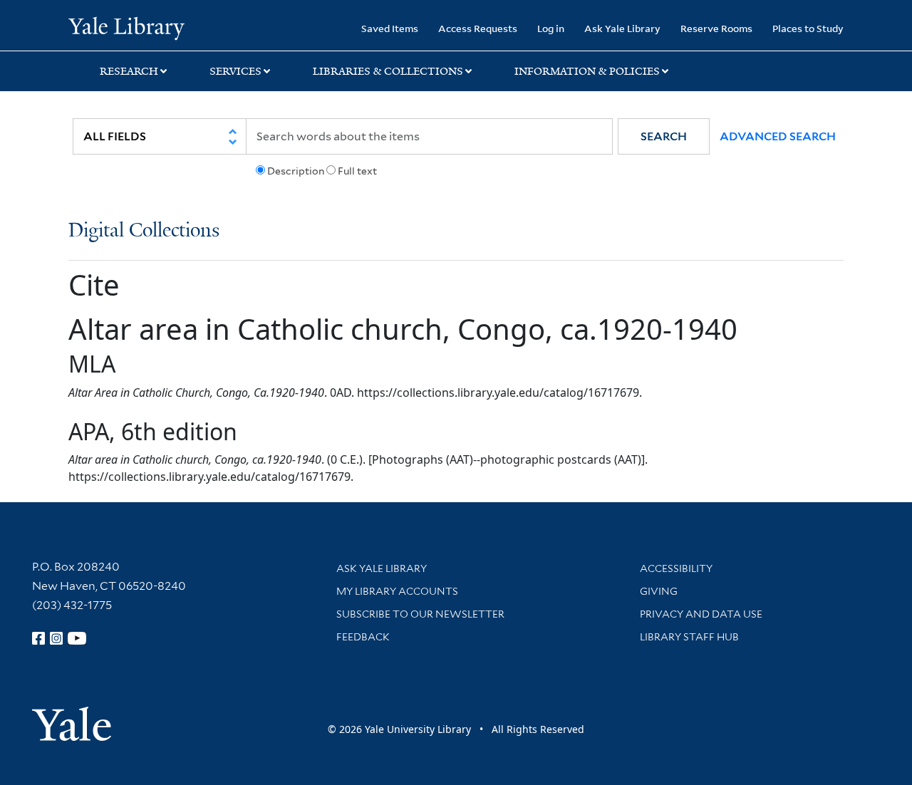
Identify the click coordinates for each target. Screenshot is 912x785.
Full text (357, 171)
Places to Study (808, 28)
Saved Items (389, 28)
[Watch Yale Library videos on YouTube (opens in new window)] (77, 638)
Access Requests (477, 28)
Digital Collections (143, 231)
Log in (550, 28)
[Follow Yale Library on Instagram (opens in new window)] (56, 638)
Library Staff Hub (689, 637)
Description (295, 171)
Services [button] (235, 71)
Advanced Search (778, 136)
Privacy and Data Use (701, 614)
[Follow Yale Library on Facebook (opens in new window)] (38, 638)
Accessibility (676, 568)
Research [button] (129, 71)
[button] (664, 136)
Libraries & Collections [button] (388, 71)
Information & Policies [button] (587, 71)
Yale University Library (126, 27)
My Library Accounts (397, 591)
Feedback (363, 637)
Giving (659, 591)
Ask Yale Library (622, 28)
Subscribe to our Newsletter (420, 614)
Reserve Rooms (716, 28)
